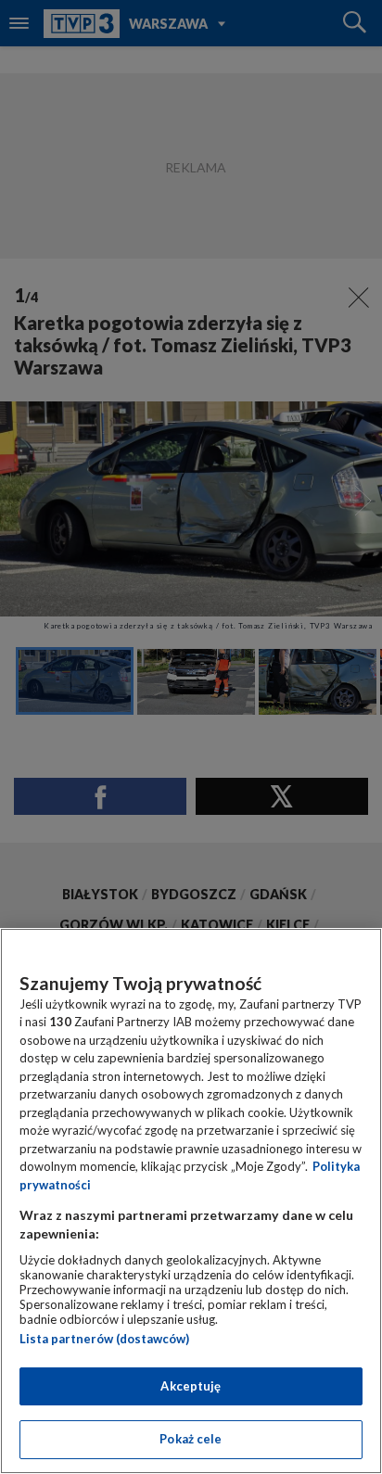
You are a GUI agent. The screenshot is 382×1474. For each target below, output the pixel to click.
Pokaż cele (190, 1438)
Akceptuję (190, 1386)
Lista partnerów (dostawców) (104, 1338)
